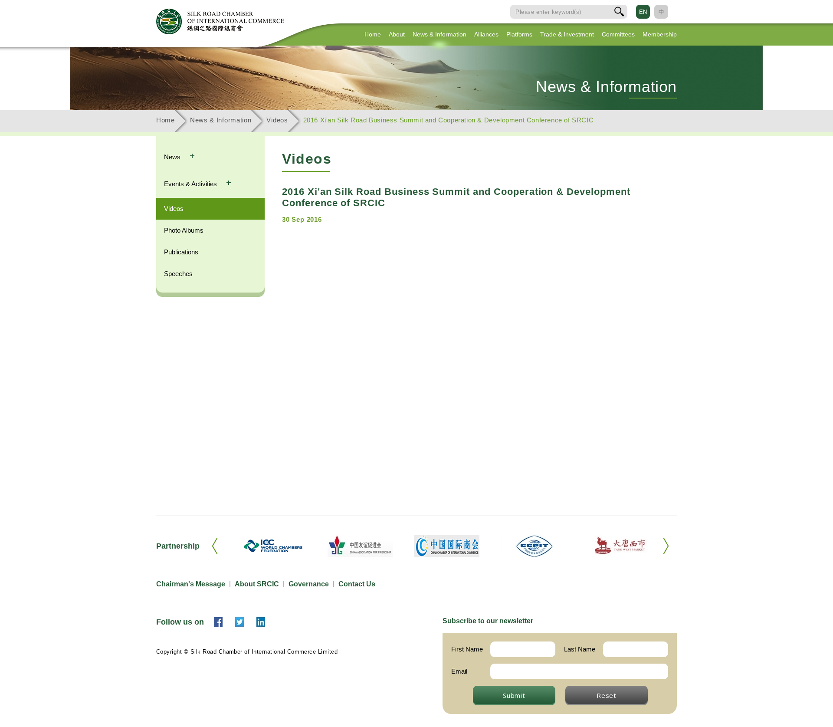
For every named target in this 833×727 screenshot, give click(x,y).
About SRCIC (257, 584)
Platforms (519, 34)
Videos (277, 120)
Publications (181, 252)
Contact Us (356, 584)
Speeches (178, 273)
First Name (467, 649)
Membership (660, 34)
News (173, 157)
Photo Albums (183, 230)
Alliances (486, 34)
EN (643, 12)
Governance (309, 584)
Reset (607, 695)
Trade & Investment (567, 34)
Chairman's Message (190, 584)
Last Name (579, 649)
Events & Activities (191, 184)
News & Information (439, 34)
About (397, 34)
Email (459, 671)
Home (372, 34)
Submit (514, 695)
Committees (618, 34)
